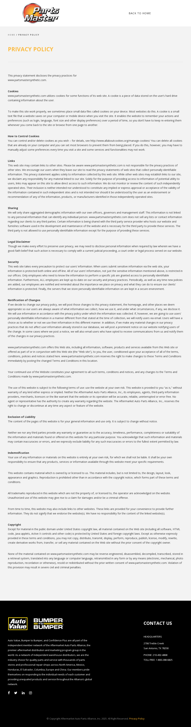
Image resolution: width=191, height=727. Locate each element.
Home (11, 34)
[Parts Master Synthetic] (32, 13)
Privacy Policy (137, 718)
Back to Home (140, 13)
